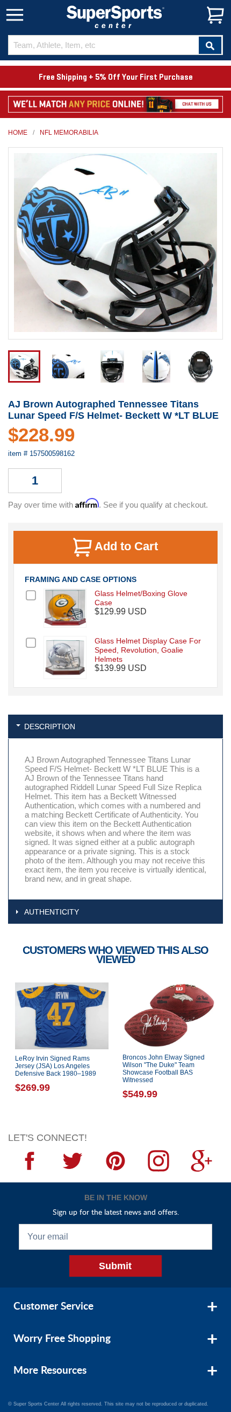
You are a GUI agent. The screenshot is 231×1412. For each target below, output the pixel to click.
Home (17, 132)
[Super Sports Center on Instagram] (158, 1161)
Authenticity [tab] (51, 912)
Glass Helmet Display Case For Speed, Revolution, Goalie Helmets (148, 649)
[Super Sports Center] (115, 15)
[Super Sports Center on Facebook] (29, 1161)
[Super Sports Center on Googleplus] (201, 1161)
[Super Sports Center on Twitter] (72, 1161)
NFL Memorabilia (69, 132)
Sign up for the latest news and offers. (116, 1212)
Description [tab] (49, 726)
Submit (115, 1266)
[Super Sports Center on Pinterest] (115, 1161)
